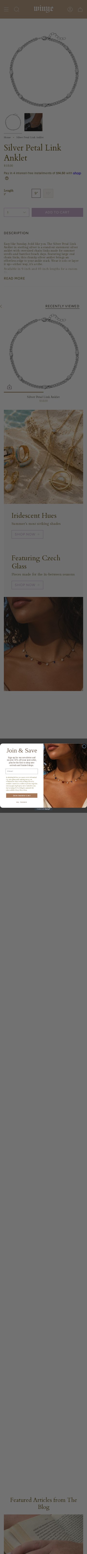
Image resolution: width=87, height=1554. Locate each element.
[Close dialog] (84, 746)
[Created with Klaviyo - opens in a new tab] (43, 809)
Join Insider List (21, 795)
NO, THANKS (21, 802)
